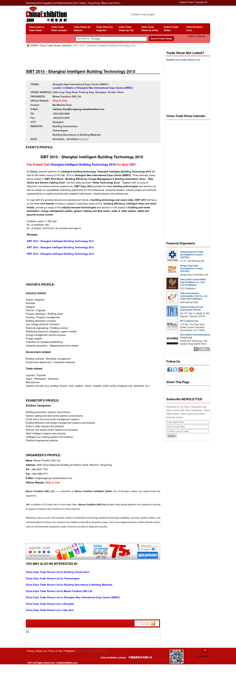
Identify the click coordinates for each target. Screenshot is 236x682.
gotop (205, 650)
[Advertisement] (94, 57)
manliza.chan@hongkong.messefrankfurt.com (78, 109)
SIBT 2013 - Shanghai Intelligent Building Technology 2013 (60, 247)
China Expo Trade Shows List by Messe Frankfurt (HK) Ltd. (59, 591)
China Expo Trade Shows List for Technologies (52, 578)
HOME (34, 45)
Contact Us (201, 2)
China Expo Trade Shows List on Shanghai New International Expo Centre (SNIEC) (73, 597)
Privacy (30, 651)
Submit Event (186, 2)
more (203, 348)
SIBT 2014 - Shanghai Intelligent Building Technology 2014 (60, 241)
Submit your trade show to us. (183, 59)
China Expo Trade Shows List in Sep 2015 (50, 610)
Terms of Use (55, 651)
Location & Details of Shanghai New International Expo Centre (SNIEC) (93, 87)
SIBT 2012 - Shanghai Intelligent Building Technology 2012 (60, 253)
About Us (41, 651)
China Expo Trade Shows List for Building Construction (57, 572)
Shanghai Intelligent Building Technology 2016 (83, 164)
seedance (203, 656)
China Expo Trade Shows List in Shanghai (50, 603)
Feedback (69, 651)
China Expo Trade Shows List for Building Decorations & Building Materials (69, 584)
